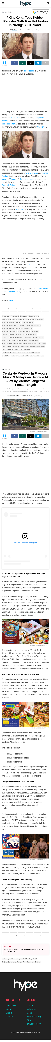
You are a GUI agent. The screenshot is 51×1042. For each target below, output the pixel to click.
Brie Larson (24, 316)
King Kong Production (26, 328)
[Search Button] (48, 3)
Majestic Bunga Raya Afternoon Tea (13, 962)
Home (4, 12)
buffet (35, 959)
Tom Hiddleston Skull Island (31, 353)
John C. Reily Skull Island (20, 319)
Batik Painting (27, 959)
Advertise (31, 1009)
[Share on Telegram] (38, 63)
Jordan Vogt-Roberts (36, 319)
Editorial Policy (34, 1016)
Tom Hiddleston (8, 124)
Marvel (4, 179)
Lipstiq (9, 1013)
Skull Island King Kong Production (27, 340)
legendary (34, 331)
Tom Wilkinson (7, 356)
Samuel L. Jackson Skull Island (12, 337)
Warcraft (19, 209)
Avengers (14, 179)
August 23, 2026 (27, 395)
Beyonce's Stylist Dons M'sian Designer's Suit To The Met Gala (24, 950)
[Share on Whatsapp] (22, 63)
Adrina (14, 29)
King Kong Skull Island (9, 331)
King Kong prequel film (10, 328)
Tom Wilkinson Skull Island (21, 356)
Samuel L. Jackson (28, 179)
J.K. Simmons (32, 173)
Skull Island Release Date (27, 344)
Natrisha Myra (14, 395)
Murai (8, 1009)
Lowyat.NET (12, 1005)
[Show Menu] (3, 3)
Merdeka (37, 962)
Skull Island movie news (10, 344)
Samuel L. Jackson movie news (26, 334)
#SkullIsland (15, 316)
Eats (9, 369)
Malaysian (30, 962)
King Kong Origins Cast (9, 325)
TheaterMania (45, 253)
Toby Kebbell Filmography (10, 347)
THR (11, 301)
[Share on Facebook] (14, 63)
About (30, 1005)
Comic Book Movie (43, 159)
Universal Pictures (37, 356)
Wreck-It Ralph (8, 185)
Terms (30, 1020)
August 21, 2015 (24, 29)
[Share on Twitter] (30, 63)
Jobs (29, 1013)
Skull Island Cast (37, 337)
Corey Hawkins (34, 316)
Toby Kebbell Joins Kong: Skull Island (32, 347)
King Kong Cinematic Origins (11, 322)
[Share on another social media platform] (45, 63)
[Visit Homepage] (25, 3)
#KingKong (5, 316)
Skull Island (27, 337)
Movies (10, 12)
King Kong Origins (28, 322)
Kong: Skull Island (24, 331)
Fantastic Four (13, 292)
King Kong (15, 118)
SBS (33, 253)
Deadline (38, 253)
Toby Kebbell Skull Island (10, 350)
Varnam (9, 1016)
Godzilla (31, 265)
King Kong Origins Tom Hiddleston (30, 325)
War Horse (41, 127)
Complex (29, 253)
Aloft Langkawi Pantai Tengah (11, 959)
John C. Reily (6, 319)
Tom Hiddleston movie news (11, 353)
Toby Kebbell (28, 71)
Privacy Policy (34, 1024)
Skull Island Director (8, 340)
